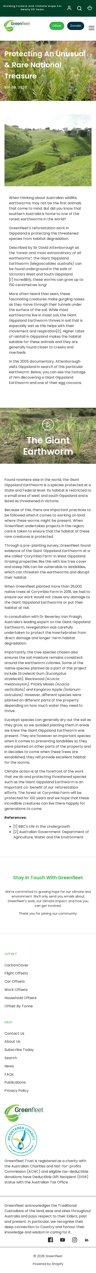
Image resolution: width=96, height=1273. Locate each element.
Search (10, 1057)
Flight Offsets (16, 973)
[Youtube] (62, 1240)
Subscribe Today (19, 1049)
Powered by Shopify (48, 1264)
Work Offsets (16, 989)
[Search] (79, 8)
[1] (15, 826)
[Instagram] (74, 1240)
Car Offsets (14, 981)
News (9, 1066)
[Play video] (48, 424)
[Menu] (88, 26)
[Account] (69, 8)
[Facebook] (50, 1240)
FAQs (9, 1074)
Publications (15, 1082)
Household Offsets (20, 997)
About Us (12, 1041)
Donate (75, 26)
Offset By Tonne (18, 1006)
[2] (15, 831)
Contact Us (14, 1033)
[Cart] (90, 8)
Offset (56, 26)
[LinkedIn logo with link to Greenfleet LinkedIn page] (87, 1240)
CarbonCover (16, 965)
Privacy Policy (16, 1090)
